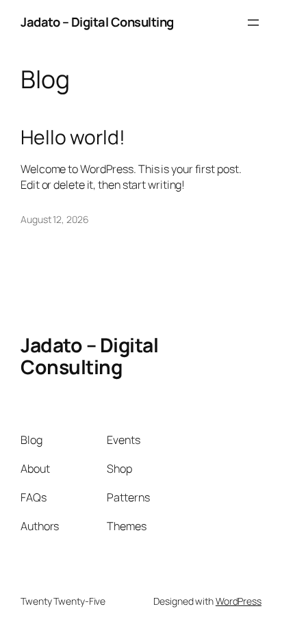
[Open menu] (253, 22)
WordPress (238, 600)
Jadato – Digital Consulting (97, 22)
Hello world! (73, 137)
